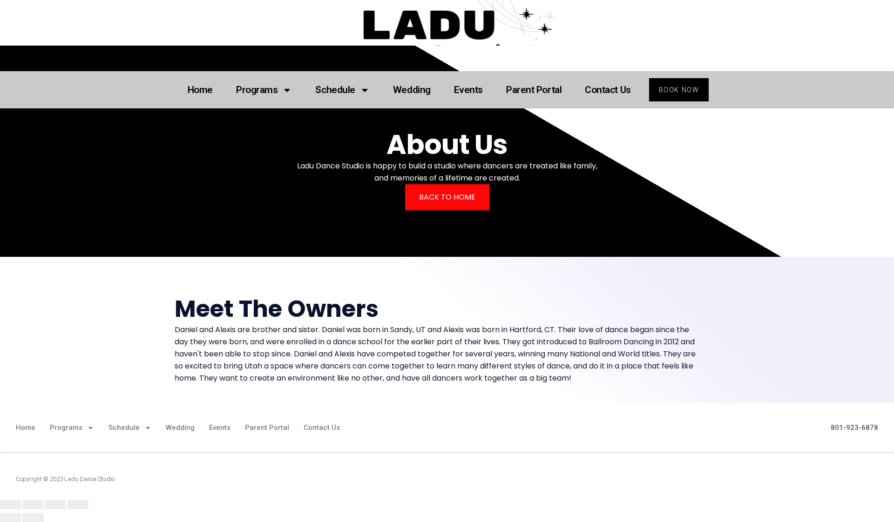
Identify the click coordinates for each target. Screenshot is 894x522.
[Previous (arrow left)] (10, 517)
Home (200, 89)
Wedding (412, 89)
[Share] (32, 504)
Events (468, 89)
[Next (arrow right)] (32, 517)
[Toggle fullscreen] (55, 504)
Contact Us (608, 89)
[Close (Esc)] (10, 504)
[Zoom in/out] (78, 504)
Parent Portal (534, 89)
